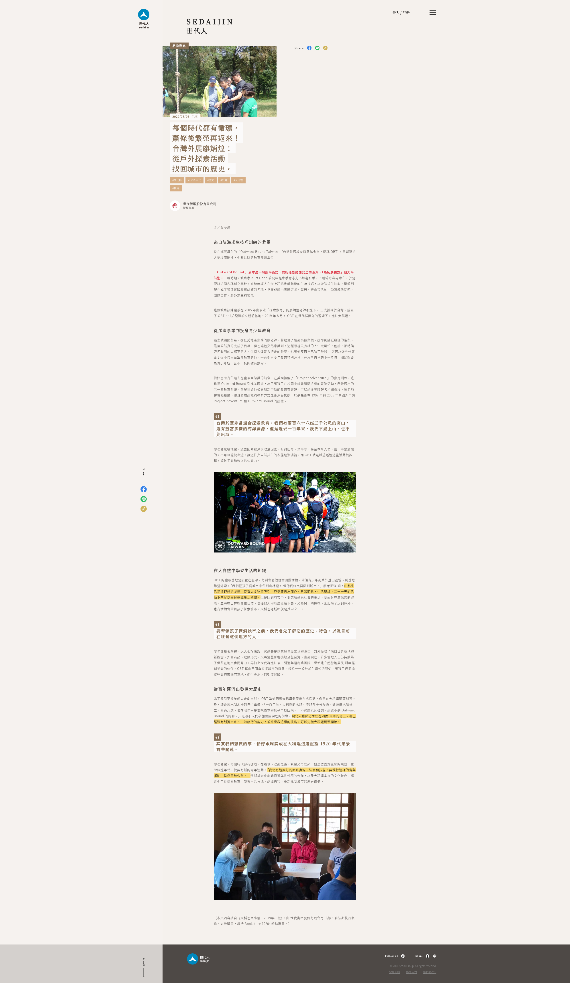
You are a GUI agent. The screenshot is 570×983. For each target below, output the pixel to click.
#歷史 (210, 180)
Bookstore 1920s (258, 923)
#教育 (175, 188)
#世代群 (177, 180)
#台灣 (223, 180)
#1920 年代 (194, 180)
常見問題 (394, 972)
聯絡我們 (411, 972)
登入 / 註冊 (401, 12)
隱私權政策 (429, 972)
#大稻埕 (238, 180)
